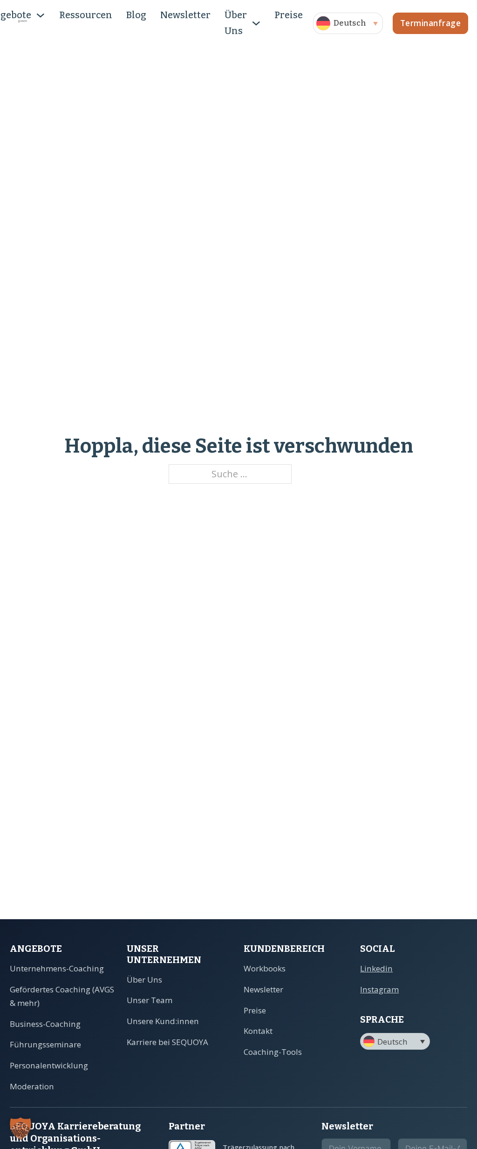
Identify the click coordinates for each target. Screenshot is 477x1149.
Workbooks (265, 968)
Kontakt (258, 1030)
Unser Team (149, 1000)
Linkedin (376, 968)
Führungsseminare (45, 1044)
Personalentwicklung (49, 1065)
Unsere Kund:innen (163, 1021)
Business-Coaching (45, 1023)
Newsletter (185, 15)
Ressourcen (85, 15)
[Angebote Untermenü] (40, 15)
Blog (136, 15)
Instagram (379, 989)
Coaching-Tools (273, 1051)
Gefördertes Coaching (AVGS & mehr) (62, 996)
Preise (288, 15)
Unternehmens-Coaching (57, 968)
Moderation (32, 1086)
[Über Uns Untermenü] (256, 23)
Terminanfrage (430, 23)
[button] (348, 23)
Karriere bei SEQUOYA (167, 1042)
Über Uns (236, 23)
